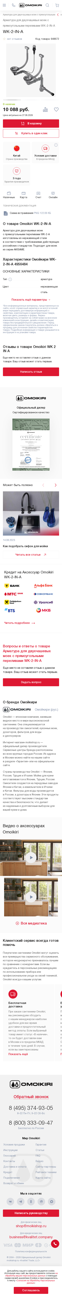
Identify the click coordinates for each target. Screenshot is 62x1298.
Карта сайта (43, 1177)
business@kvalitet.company (31, 1237)
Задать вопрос (31, 682)
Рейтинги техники (46, 1172)
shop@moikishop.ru (31, 1226)
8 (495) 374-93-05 (31, 1108)
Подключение (11, 1177)
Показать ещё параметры (29, 299)
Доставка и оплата (14, 1166)
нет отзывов (14, 39)
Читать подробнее (17, 622)
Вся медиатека (34, 923)
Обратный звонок (31, 1097)
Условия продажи (14, 1144)
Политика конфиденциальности (31, 1251)
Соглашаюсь (31, 1290)
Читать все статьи (27, 554)
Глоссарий (9, 1155)
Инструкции (10, 1150)
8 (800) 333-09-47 (31, 1123)
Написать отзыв (31, 371)
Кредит (7, 1172)
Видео (39, 1161)
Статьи (40, 1150)
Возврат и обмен (13, 1183)
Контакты (9, 1161)
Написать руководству (31, 1213)
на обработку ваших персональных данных (31, 1274)
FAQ (38, 1155)
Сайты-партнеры (46, 1166)
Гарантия (41, 1144)
